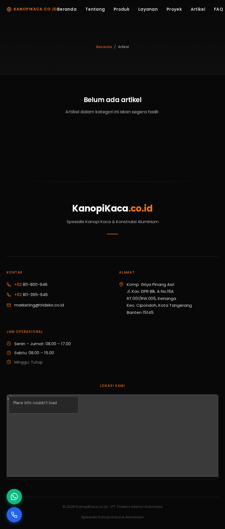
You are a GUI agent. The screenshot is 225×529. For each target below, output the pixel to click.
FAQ (218, 9)
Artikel (198, 9)
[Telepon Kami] (14, 514)
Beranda (67, 9)
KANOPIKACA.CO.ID (35, 9)
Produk (122, 9)
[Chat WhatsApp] (14, 496)
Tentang (95, 9)
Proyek (174, 9)
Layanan (148, 9)
